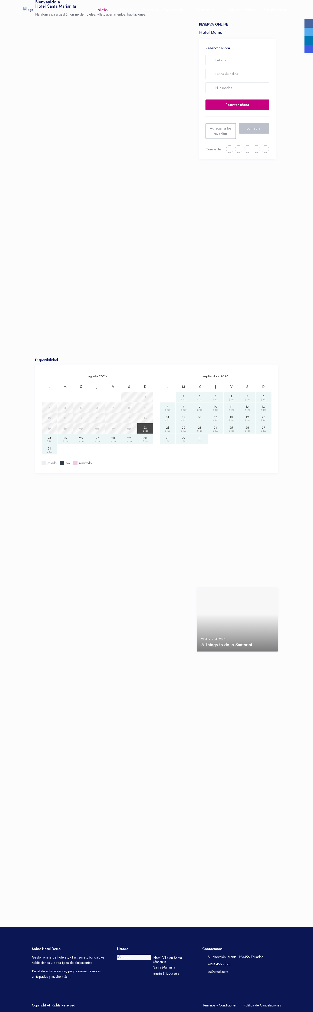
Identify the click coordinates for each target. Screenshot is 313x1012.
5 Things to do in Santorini (226, 644)
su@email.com (218, 971)
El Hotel (125, 9)
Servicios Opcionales (165, 9)
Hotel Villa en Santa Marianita (167, 960)
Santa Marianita (164, 967)
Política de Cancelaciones (262, 1005)
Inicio (102, 9)
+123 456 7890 (219, 964)
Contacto (205, 9)
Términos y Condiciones (220, 1005)
